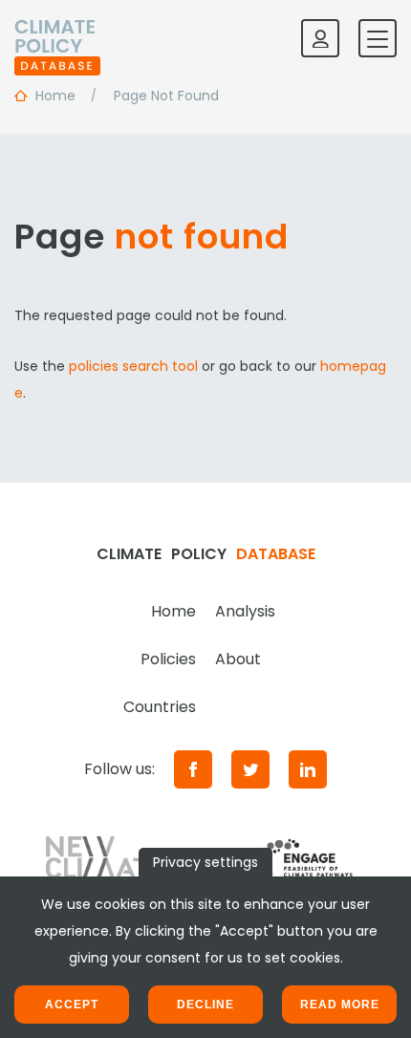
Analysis (245, 611)
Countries (159, 707)
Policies (168, 659)
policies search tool (133, 366)
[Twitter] (250, 769)
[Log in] (320, 38)
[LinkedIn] (308, 769)
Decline (205, 1004)
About (238, 659)
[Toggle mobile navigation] (377, 38)
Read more (339, 1004)
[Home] (57, 38)
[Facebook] (193, 769)
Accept (71, 1004)
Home (173, 611)
